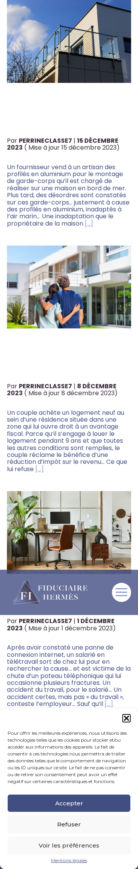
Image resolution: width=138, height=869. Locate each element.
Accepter (69, 803)
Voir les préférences (69, 845)
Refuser (69, 824)
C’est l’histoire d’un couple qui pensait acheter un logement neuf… (59, 358)
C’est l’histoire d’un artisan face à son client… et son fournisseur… (54, 113)
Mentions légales (69, 860)
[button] (126, 718)
